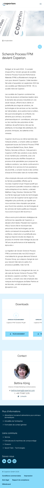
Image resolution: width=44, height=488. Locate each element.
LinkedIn (4, 461)
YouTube (9, 461)
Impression (28, 476)
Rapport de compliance (20, 480)
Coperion (9, 4)
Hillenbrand (6, 484)
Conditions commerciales (11, 476)
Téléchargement (20, 334)
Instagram (14, 461)
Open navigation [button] (40, 4)
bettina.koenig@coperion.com (23, 390)
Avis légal (5, 480)
